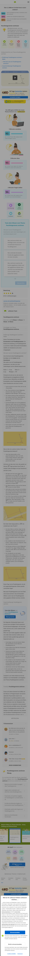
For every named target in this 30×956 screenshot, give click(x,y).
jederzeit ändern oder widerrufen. (8, 924)
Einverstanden (15, 932)
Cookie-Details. (17, 911)
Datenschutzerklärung (6, 911)
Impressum (20, 953)
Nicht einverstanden (15, 944)
